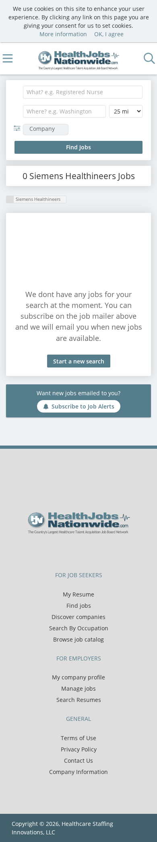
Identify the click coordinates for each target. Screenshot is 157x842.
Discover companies (78, 617)
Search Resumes (78, 700)
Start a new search (78, 361)
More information (63, 34)
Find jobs (78, 605)
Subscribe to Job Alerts (83, 406)
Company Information (78, 772)
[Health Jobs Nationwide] (79, 58)
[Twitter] (73, 551)
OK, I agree (109, 34)
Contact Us (78, 760)
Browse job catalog (78, 639)
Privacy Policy (79, 749)
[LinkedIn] (87, 551)
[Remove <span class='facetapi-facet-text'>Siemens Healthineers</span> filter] (10, 199)
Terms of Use (78, 738)
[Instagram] (98, 551)
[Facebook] (60, 551)
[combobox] (83, 92)
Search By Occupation (78, 628)
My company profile (78, 677)
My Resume (78, 594)
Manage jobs (78, 688)
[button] (18, 128)
